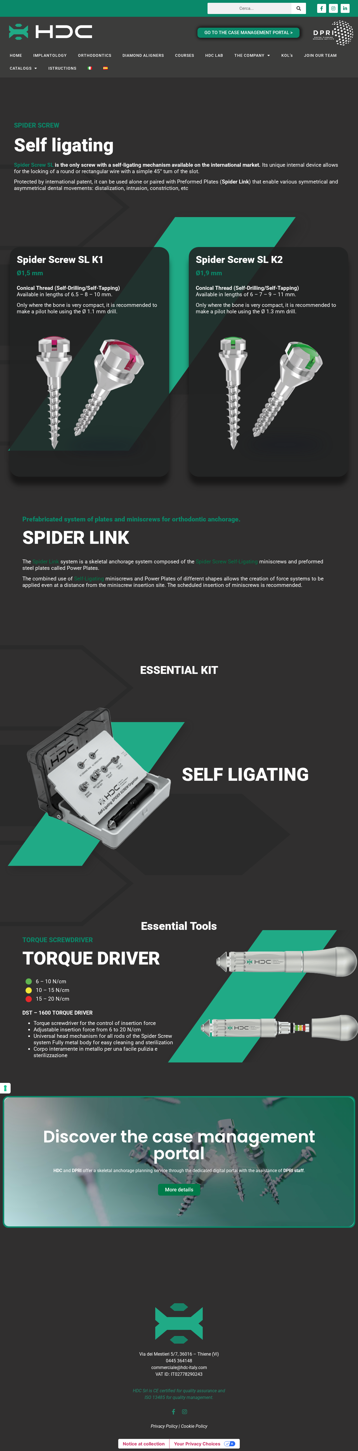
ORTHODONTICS (94, 55)
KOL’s (287, 55)
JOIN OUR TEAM (320, 55)
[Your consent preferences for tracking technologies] (5, 1088)
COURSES (184, 55)
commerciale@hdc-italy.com (179, 1367)
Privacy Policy (164, 1426)
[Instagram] (333, 8)
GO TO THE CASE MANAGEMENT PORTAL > (248, 32)
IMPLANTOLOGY (50, 55)
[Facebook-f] (321, 8)
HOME (16, 55)
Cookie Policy (194, 1426)
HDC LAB (214, 55)
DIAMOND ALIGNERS (143, 55)
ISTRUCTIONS (62, 68)
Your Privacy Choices (197, 1444)
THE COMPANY (249, 55)
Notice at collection (144, 1444)
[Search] (298, 8)
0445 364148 (179, 1360)
